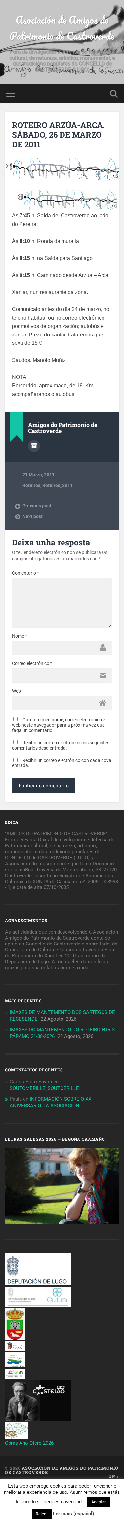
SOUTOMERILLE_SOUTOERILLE (44, 1088)
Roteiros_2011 (57, 485)
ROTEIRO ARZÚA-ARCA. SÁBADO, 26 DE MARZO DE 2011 (58, 135)
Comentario (25, 573)
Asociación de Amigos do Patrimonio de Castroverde (62, 28)
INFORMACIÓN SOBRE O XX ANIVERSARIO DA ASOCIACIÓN (50, 1102)
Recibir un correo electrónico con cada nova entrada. (61, 763)
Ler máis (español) (73, 1514)
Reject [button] (42, 1513)
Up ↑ (113, 1476)
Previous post (36, 505)
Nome (19, 636)
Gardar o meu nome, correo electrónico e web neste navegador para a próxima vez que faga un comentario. (58, 725)
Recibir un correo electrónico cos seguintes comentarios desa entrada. (60, 745)
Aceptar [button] (98, 1501)
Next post (32, 516)
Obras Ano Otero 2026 (29, 1443)
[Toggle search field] (114, 93)
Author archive (34, 446)
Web (16, 691)
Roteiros (31, 485)
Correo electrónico (32, 663)
